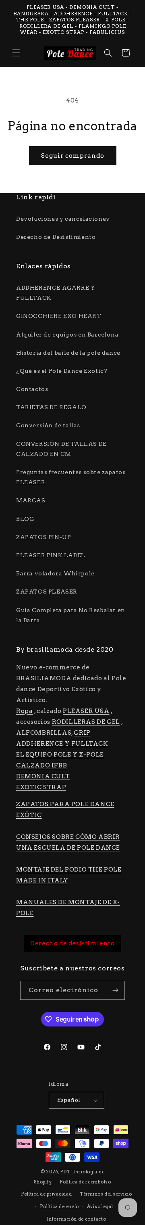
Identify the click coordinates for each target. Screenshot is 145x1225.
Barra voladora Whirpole (55, 573)
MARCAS (31, 500)
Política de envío (59, 1206)
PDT (65, 1172)
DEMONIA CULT (43, 776)
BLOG (25, 519)
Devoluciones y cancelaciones (62, 218)
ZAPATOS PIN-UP (43, 537)
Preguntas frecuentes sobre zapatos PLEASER (70, 477)
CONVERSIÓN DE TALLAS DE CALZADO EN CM (61, 449)
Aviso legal (100, 1206)
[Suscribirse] (115, 990)
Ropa (24, 711)
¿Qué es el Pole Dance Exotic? (61, 371)
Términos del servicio (106, 1194)
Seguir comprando (72, 155)
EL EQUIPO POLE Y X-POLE (60, 754)
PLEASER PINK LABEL (50, 555)
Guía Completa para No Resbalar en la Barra (70, 615)
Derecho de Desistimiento (55, 237)
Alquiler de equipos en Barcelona (67, 334)
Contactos (32, 389)
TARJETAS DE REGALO (51, 407)
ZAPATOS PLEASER (46, 591)
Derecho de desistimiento (72, 943)
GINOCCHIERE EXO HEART (59, 316)
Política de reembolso (85, 1182)
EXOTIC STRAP (41, 787)
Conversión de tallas (48, 425)
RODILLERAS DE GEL (86, 721)
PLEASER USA (86, 711)
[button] (16, 53)
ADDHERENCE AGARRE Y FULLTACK (55, 292)
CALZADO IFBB (41, 765)
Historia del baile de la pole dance (68, 352)
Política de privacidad (46, 1194)
